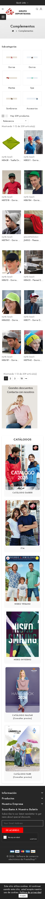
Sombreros (11, 108)
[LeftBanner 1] (19, 406)
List (6, 115)
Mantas (11, 87)
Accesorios (32, 108)
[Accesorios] (32, 98)
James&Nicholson (31, 236)
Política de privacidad (30, 892)
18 (22, 378)
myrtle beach (7, 156)
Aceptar (23, 896)
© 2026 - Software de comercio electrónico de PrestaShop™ (22, 858)
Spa (32, 87)
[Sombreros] (11, 98)
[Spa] (32, 78)
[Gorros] (32, 57)
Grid (3, 115)
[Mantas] (11, 78)
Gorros (32, 67)
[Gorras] (11, 57)
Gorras (11, 67)
